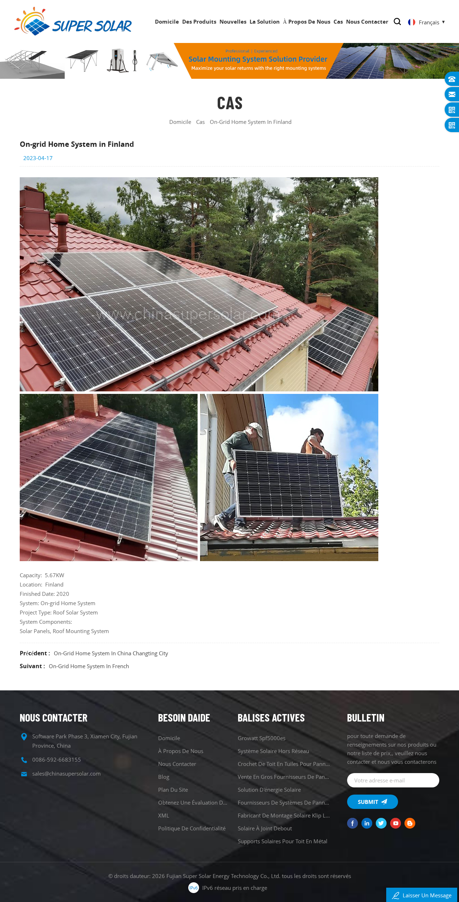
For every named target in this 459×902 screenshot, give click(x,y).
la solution (265, 21)
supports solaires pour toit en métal (282, 841)
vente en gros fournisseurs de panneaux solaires (284, 776)
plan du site (173, 789)
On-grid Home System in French (89, 666)
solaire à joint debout (265, 828)
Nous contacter (367, 21)
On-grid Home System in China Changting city (111, 653)
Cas (338, 21)
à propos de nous (306, 21)
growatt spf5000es (261, 738)
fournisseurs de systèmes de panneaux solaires (284, 802)
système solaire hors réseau (273, 750)
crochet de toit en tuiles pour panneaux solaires (284, 763)
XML (163, 815)
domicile (167, 21)
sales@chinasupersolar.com (66, 773)
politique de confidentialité (192, 828)
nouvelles (232, 21)
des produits (199, 21)
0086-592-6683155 (56, 759)
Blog (163, 776)
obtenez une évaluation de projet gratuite (194, 802)
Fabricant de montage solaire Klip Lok (284, 815)
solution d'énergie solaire (269, 789)
